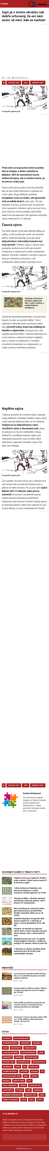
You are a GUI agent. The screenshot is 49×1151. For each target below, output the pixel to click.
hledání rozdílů (10, 1043)
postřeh (24, 1071)
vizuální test (35, 1085)
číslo (31, 1100)
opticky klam (31, 1057)
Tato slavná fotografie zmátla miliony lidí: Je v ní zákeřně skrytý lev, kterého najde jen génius (30, 975)
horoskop (25, 1043)
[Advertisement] (24, 50)
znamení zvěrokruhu (12, 1095)
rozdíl (34, 1076)
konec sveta (30, 1048)
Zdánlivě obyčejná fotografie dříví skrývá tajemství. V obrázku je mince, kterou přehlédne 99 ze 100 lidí (29, 922)
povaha (34, 1071)
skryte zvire (18, 1081)
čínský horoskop (10, 1100)
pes (24, 1067)
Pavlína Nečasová (21, 78)
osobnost (7, 1067)
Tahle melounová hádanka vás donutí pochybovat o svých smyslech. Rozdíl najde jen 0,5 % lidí (30, 890)
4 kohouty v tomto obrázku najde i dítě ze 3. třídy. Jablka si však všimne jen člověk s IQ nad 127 (30, 1019)
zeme (28, 1090)
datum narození (21, 1038)
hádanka (37, 1043)
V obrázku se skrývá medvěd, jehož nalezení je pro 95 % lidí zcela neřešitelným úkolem (29, 951)
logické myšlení (28, 1052)
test (26, 83)
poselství (34, 1067)
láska (41, 1052)
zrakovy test (37, 83)
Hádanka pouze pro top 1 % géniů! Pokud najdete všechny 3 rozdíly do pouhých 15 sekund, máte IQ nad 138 (30, 941)
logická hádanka (10, 1052)
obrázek (18, 1057)
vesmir (23, 1085)
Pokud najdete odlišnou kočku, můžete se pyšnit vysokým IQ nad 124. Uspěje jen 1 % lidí (30, 990)
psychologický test (11, 1076)
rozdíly (6, 1081)
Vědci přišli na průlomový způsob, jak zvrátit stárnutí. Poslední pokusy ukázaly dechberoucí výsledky (29, 1004)
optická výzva (39, 1062)
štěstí (39, 1100)
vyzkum (19, 1090)
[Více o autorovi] (29, 811)
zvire (42, 1095)
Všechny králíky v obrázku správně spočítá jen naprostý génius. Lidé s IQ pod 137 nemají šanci (29, 900)
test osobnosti (10, 1085)
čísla (23, 1100)
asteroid (7, 1038)
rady (26, 1076)
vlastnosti (8, 1090)
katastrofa (16, 1048)
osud (17, 1067)
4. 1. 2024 (7, 78)
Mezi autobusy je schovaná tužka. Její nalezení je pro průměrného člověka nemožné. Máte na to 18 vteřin (29, 912)
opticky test (13, 83)
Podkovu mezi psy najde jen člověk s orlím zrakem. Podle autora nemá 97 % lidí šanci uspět (30, 880)
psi (42, 1071)
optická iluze (23, 1062)
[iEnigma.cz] (38, 4)
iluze (5, 1048)
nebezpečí (7, 1057)
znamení (37, 1090)
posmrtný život (10, 1071)
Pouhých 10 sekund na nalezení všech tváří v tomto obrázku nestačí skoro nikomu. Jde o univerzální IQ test (30, 932)
